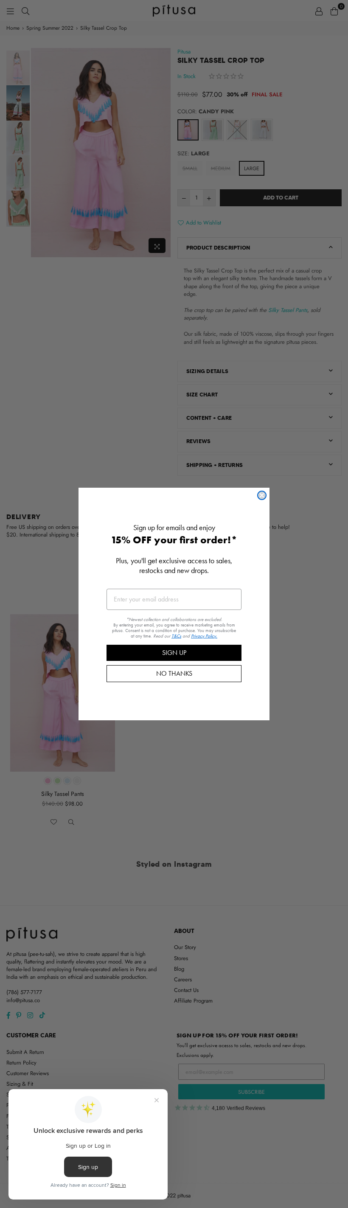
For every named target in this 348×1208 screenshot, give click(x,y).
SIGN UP (174, 652)
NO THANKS (174, 673)
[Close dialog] (262, 495)
